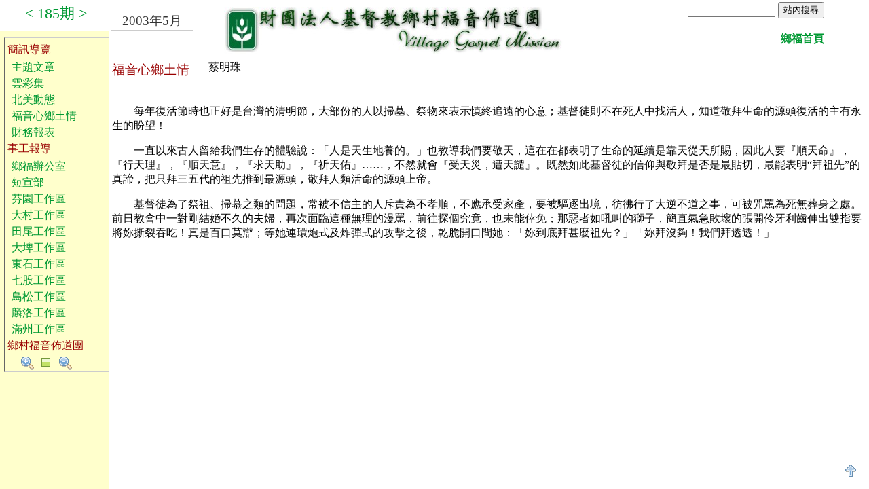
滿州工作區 (39, 329)
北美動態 (33, 99)
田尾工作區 (39, 231)
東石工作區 (39, 264)
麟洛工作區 (39, 313)
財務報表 (33, 132)
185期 (56, 13)
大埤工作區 (39, 247)
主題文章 (33, 67)
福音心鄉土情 (44, 116)
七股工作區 (39, 280)
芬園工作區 (39, 198)
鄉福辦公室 (39, 166)
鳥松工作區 (39, 296)
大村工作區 (39, 215)
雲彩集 (28, 83)
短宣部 (28, 182)
